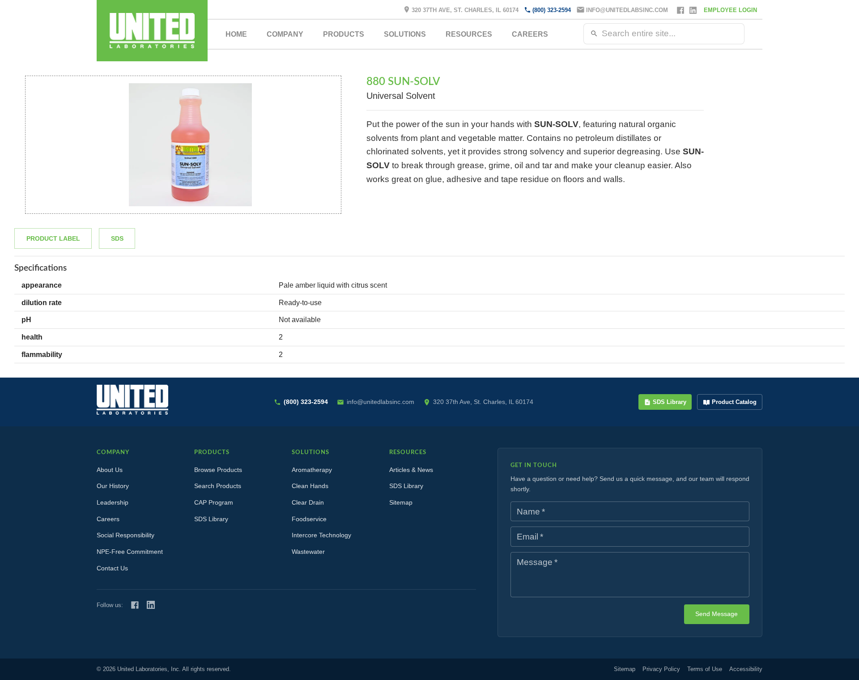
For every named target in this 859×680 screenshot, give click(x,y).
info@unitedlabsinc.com (627, 10)
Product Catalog (734, 402)
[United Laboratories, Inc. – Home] (132, 400)
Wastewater (308, 551)
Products (343, 34)
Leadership (112, 502)
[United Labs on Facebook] (135, 605)
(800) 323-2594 (551, 10)
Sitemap (400, 502)
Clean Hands (310, 485)
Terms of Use (704, 669)
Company (285, 34)
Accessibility (745, 669)
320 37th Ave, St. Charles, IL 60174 (465, 10)
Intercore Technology (321, 535)
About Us (110, 469)
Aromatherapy (312, 469)
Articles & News (411, 469)
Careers (530, 34)
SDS (117, 238)
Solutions (405, 34)
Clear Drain (308, 502)
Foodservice (309, 519)
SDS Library (669, 402)
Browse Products (218, 469)
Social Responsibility (125, 535)
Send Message (716, 613)
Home (236, 34)
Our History (113, 485)
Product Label (53, 238)
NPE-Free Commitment (130, 551)
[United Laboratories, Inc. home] (152, 30)
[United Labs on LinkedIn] (151, 605)
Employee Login (730, 10)
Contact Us (112, 568)
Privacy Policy (661, 669)
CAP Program (213, 502)
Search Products (217, 485)
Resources (469, 34)
